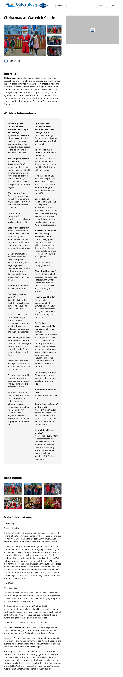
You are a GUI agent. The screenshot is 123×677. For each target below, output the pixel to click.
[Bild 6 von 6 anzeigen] (53, 503)
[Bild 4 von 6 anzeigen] (13, 503)
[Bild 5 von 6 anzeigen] (33, 503)
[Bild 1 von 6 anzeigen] (13, 489)
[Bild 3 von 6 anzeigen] (53, 489)
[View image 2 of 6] (54, 40)
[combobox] (101, 5)
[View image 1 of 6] (54, 29)
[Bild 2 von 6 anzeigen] (33, 489)
